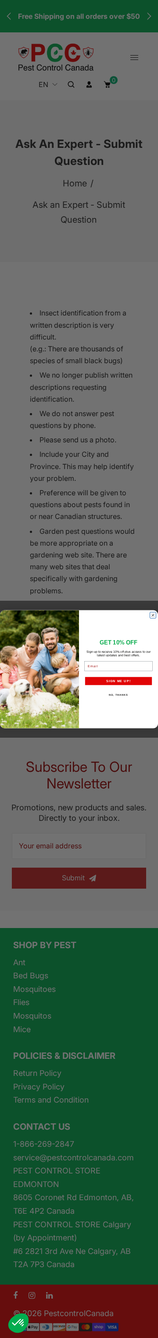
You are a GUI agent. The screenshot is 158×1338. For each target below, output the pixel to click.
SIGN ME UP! (118, 681)
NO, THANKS (118, 695)
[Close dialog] (153, 615)
